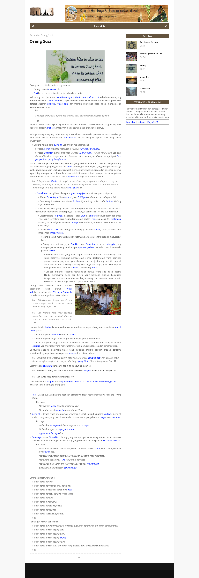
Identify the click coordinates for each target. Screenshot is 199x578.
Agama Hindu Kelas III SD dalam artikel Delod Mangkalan (88, 381)
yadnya (90, 247)
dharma (72, 334)
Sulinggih (36, 413)
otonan (46, 451)
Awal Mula (130, 122)
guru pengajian (78, 193)
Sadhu (97, 229)
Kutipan (141, 122)
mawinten (115, 440)
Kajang (143, 65)
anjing (63, 537)
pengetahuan (70, 467)
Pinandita (90, 244)
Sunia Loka (145, 88)
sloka (75, 267)
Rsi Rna (109, 201)
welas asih (62, 103)
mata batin (53, 100)
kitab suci (53, 229)
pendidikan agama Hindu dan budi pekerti (77, 97)
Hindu (54, 181)
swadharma (70, 137)
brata (69, 166)
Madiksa (116, 417)
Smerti (93, 215)
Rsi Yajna (82, 197)
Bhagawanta (56, 232)
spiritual (51, 103)
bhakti (45, 193)
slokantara (46, 365)
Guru (39, 193)
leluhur (48, 327)
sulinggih (58, 144)
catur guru (72, 187)
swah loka (94, 148)
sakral (52, 250)
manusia (52, 89)
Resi (34, 394)
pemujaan (55, 425)
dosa (69, 489)
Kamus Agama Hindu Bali (151, 53)
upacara (82, 247)
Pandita (74, 244)
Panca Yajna (52, 197)
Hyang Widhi (85, 152)
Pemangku (37, 437)
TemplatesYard (40, 574)
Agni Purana (73, 176)
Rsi (93, 218)
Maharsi (51, 127)
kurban (67, 197)
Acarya (75, 222)
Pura (63, 459)
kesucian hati (94, 357)
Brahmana (116, 218)
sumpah (87, 370)
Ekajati (106, 440)
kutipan (50, 381)
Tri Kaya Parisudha (63, 292)
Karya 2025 (152, 122)
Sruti (83, 215)
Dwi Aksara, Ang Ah (149, 42)
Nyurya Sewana (66, 429)
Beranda (34, 35)
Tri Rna (76, 201)
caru (97, 448)
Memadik (144, 77)
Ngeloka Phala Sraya (49, 433)
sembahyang (93, 463)
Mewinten (48, 152)
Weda (53, 405)
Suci (36, 93)
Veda (94, 267)
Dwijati (46, 148)
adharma (55, 334)
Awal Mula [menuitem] (99, 26)
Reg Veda (59, 215)
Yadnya (85, 425)
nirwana (84, 148)
